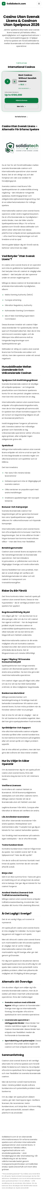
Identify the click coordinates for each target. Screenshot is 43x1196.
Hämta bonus (21, 100)
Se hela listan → (21, 117)
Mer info (20, 106)
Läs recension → (24, 88)
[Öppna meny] (39, 3)
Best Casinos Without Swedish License (27, 78)
